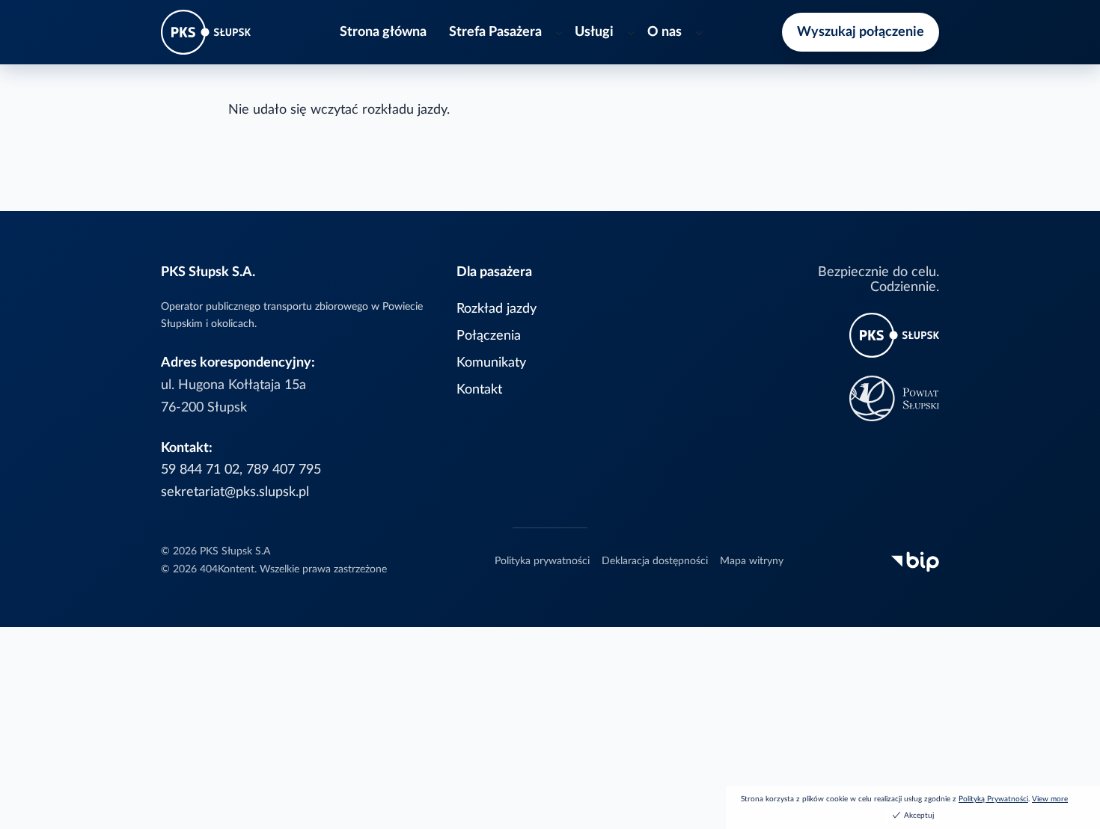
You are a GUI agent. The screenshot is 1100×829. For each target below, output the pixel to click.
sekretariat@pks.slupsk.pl (235, 492)
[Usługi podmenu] (631, 32)
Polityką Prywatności (993, 799)
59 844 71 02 (200, 469)
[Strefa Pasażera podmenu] (559, 32)
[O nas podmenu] (699, 32)
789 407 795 (283, 469)
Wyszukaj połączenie (860, 31)
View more (1050, 799)
